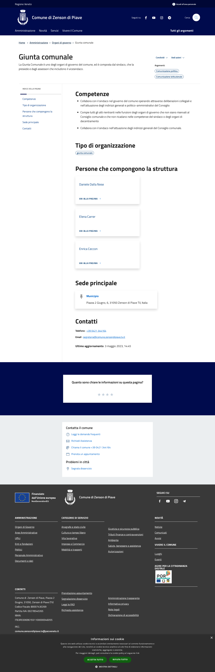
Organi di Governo (24, 527)
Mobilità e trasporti (72, 549)
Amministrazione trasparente (124, 598)
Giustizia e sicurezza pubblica (123, 529)
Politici (18, 549)
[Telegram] (168, 17)
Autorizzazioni (115, 551)
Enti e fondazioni (24, 544)
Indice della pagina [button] (32, 88)
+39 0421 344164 (96, 331)
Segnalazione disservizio (75, 599)
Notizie (158, 527)
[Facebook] (144, 17)
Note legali (114, 609)
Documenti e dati (24, 561)
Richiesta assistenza (72, 610)
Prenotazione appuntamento (77, 593)
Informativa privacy (118, 604)
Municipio (92, 296)
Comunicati (161, 532)
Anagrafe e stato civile (73, 527)
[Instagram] (160, 17)
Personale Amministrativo (29, 555)
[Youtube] (152, 17)
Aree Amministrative (26, 532)
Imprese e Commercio (73, 544)
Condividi (160, 57)
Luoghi (158, 554)
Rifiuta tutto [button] (120, 659)
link (137, 653)
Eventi (158, 559)
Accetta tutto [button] (95, 659)
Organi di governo (61, 42)
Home (22, 42)
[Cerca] (196, 17)
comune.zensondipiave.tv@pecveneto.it (37, 631)
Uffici (17, 538)
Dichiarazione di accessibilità (123, 615)
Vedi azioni (176, 57)
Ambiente (113, 540)
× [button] (211, 638)
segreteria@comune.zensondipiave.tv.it (104, 337)
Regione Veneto (23, 4)
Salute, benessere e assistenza (124, 546)
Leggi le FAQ (68, 604)
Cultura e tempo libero (73, 532)
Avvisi (158, 538)
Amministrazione (39, 42)
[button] (107, 666)
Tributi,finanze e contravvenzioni (125, 534)
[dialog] (107, 653)
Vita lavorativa (69, 538)
